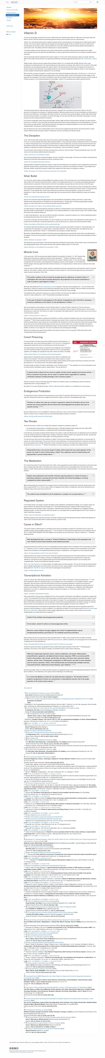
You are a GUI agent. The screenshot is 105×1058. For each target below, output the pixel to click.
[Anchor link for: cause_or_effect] (43, 524)
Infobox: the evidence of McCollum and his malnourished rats (41, 224)
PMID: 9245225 (32, 807)
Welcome (9, 7)
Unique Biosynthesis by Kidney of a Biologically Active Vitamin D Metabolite (49, 907)
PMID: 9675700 (32, 835)
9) (70, 203)
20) (24, 775)
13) (55, 216)
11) (24, 737)
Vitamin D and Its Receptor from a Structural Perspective (43, 1028)
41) (24, 867)
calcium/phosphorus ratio (47, 287)
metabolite (58, 350)
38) (51, 480)
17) (31, 265)
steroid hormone (89, 608)
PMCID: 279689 (40, 931)
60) (24, 962)
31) (39, 406)
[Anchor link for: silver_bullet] (38, 176)
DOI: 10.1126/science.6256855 (44, 830)
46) (24, 891)
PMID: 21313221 (32, 774)
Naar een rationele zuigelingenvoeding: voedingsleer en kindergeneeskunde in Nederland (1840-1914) (59, 699)
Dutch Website (12, 32)
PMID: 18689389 (32, 858)
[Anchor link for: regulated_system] (45, 500)
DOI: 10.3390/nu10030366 (52, 813)
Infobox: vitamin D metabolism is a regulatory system (39, 515)
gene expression (36, 445)
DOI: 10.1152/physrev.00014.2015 (54, 882)
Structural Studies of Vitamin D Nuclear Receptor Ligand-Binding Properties (49, 1017)
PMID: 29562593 (32, 813)
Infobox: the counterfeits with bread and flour (37, 162)
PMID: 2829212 (32, 931)
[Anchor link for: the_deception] (41, 135)
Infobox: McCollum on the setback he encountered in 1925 (41, 247)
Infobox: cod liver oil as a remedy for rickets (36, 155)
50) (89, 579)
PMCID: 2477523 (41, 774)
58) (87, 603)
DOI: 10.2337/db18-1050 (52, 899)
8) (69, 203)
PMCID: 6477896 (41, 899)
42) (53, 530)
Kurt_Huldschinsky (32, 738)
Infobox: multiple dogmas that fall (33, 570)
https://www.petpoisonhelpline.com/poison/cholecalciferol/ (44, 852)
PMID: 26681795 (32, 882)
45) (24, 883)
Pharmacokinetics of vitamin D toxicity (38, 847)
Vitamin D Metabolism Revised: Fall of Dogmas (41, 901)
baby (58, 386)
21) (24, 779)
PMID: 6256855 (32, 830)
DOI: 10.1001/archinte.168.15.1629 (54, 877)
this (64, 386)
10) (24, 732)
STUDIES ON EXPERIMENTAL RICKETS (39, 749)
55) (24, 936)
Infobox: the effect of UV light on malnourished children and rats (42, 206)
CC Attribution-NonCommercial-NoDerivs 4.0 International (21, 1052)
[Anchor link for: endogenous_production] (51, 391)
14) (24, 745)
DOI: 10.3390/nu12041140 (52, 955)
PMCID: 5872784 (41, 813)
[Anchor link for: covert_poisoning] (44, 337)
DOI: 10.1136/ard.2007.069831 (53, 961)
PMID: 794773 (31, 723)
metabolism (58, 343)
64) (24, 996)
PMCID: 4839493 (41, 882)
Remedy (9, 20)
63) (24, 985)
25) (24, 797)
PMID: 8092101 (32, 826)
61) (24, 968)
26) (24, 803)
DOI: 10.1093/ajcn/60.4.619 (43, 826)
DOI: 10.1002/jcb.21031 (42, 790)
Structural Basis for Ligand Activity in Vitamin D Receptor (43, 1023)
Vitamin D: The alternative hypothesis (38, 937)
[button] (97, 2)
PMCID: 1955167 (41, 961)
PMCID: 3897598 (41, 822)
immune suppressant (31, 610)
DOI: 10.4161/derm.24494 (52, 822)
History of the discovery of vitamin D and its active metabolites (45, 725)
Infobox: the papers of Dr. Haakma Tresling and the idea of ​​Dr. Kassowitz (45, 171)
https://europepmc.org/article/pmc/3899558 (39, 731)
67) (72, 664)
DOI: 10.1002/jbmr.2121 (42, 802)
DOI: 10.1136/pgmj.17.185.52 (53, 774)
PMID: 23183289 (32, 796)
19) (73, 302)
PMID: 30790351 (32, 890)
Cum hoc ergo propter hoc (32, 564)
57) (86, 603)
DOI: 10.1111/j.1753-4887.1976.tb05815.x (46, 723)
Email (9, 34)
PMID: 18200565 (32, 863)
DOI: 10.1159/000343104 (43, 796)
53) (24, 934)
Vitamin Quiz (10, 26)
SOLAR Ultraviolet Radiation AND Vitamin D (39, 757)
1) (24, 692)
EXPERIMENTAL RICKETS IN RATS (40, 714)
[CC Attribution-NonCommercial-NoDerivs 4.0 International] (13, 1048)
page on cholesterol (88, 73)
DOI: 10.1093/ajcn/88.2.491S (44, 858)
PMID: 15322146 (32, 950)
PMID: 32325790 (32, 955)
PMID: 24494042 (32, 822)
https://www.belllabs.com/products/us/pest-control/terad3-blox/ (45, 817)
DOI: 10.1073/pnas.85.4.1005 (52, 931)
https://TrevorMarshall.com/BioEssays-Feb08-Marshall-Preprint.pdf (46, 865)
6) (24, 713)
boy (53, 386)
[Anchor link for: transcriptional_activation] (52, 575)
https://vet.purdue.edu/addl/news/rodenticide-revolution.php (44, 819)
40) (24, 865)
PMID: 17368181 (32, 871)
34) (24, 831)
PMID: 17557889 (32, 961)
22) (31, 319)
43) (88, 532)
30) (48, 383)
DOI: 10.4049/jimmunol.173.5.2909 (45, 950)
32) (41, 406)
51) (90, 579)
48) (24, 906)
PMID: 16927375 (32, 790)
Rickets (27, 142)
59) (54, 611)
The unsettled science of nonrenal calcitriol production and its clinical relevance (50, 912)
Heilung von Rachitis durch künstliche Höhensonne (42, 732)
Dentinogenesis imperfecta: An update (37, 1010)
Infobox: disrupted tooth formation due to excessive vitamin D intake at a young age (48, 644)
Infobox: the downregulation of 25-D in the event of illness (40, 553)
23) (66, 344)
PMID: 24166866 (32, 802)
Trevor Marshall (41, 487)
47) (24, 900)
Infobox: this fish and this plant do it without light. (38, 416)
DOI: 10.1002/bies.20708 (43, 863)
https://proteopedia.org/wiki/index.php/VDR (39, 935)
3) (26, 698)
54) (27, 859)
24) (24, 792)
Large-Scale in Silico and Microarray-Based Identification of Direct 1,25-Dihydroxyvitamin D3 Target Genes (56, 987)
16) (63, 257)
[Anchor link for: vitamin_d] (38, 32)
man (71, 386)
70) (54, 681)
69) (75, 664)
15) (24, 749)
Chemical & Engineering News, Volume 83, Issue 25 (42, 783)
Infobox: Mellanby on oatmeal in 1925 (35, 240)
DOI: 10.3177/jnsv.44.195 (42, 835)
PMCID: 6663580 (41, 890)
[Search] (90, 2)
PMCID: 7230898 (41, 955)
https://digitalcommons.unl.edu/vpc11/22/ (39, 815)
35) (24, 837)
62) (24, 973)
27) (68, 364)
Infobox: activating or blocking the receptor (36, 594)
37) (53, 454)
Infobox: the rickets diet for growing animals (36, 197)
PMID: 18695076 (32, 877)
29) (47, 383)
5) (24, 707)
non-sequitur (42, 568)
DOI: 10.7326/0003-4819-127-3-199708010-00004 (48, 807)
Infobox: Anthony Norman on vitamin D (35, 315)
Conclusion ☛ (28, 688)
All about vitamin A (11, 12)
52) (24, 932)
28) (72, 376)
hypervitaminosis (57, 639)
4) (24, 704)
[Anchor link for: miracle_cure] (39, 252)
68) (73, 664)
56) (24, 942)
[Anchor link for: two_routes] (38, 421)
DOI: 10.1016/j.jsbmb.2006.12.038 (45, 871)
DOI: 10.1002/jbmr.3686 (51, 890)
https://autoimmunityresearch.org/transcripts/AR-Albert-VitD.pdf (45, 942)
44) (26, 548)
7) (24, 719)
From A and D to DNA (12, 10)
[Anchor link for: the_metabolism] (43, 460)
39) (85, 493)
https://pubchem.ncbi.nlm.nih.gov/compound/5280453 (42, 933)
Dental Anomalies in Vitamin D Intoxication (39, 968)
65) (24, 1007)
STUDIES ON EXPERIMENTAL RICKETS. (40, 740)
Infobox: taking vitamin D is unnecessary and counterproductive (42, 354)
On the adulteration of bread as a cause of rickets (41, 693)
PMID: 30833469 (32, 899)
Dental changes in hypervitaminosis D (38, 963)
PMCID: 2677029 (41, 877)
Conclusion (9, 17)
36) (42, 444)
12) (26, 713)
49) (24, 912)
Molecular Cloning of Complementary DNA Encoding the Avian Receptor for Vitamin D (51, 920)
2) (24, 698)
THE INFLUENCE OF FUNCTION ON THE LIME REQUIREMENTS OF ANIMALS (51, 708)
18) (56, 281)
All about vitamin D (11, 15)
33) (42, 406)
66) (80, 646)
